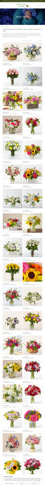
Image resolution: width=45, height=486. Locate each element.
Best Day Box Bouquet (27, 187)
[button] (2, 5)
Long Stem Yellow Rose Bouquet (9, 284)
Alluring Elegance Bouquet (28, 309)
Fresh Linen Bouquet (7, 211)
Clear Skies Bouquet (27, 64)
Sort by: (24, 40)
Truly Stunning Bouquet (28, 382)
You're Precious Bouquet (28, 406)
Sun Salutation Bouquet (28, 211)
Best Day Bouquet (26, 162)
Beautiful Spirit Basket (7, 64)
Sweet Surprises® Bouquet (8, 138)
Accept (22, 483)
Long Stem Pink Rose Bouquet (9, 89)
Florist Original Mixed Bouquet (29, 284)
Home (4, 26)
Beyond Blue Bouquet (7, 333)
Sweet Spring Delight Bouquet (9, 431)
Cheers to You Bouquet (27, 431)
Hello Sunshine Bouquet (28, 235)
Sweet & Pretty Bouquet (28, 138)
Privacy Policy (37, 480)
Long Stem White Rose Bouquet (29, 260)
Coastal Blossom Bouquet (28, 89)
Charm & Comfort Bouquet (8, 358)
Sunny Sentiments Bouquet (8, 382)
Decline (34, 483)
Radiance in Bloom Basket (28, 358)
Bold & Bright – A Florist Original (10, 113)
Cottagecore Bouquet (27, 333)
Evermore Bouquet (7, 309)
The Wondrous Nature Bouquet (9, 455)
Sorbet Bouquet (6, 235)
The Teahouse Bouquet (27, 455)
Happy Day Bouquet (7, 162)
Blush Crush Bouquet (7, 187)
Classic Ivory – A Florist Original (9, 406)
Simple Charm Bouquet (27, 113)
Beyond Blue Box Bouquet (8, 260)
